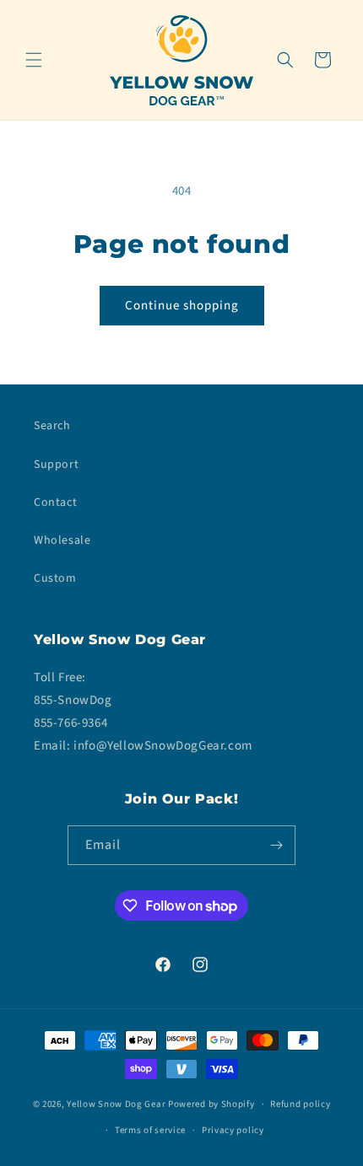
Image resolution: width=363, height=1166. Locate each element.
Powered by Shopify (211, 1104)
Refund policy (300, 1104)
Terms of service (150, 1130)
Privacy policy (233, 1130)
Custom (55, 578)
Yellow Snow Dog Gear (116, 1104)
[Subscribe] (276, 845)
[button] (33, 59)
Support (56, 464)
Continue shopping (182, 305)
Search (52, 425)
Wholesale (62, 540)
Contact (55, 502)
